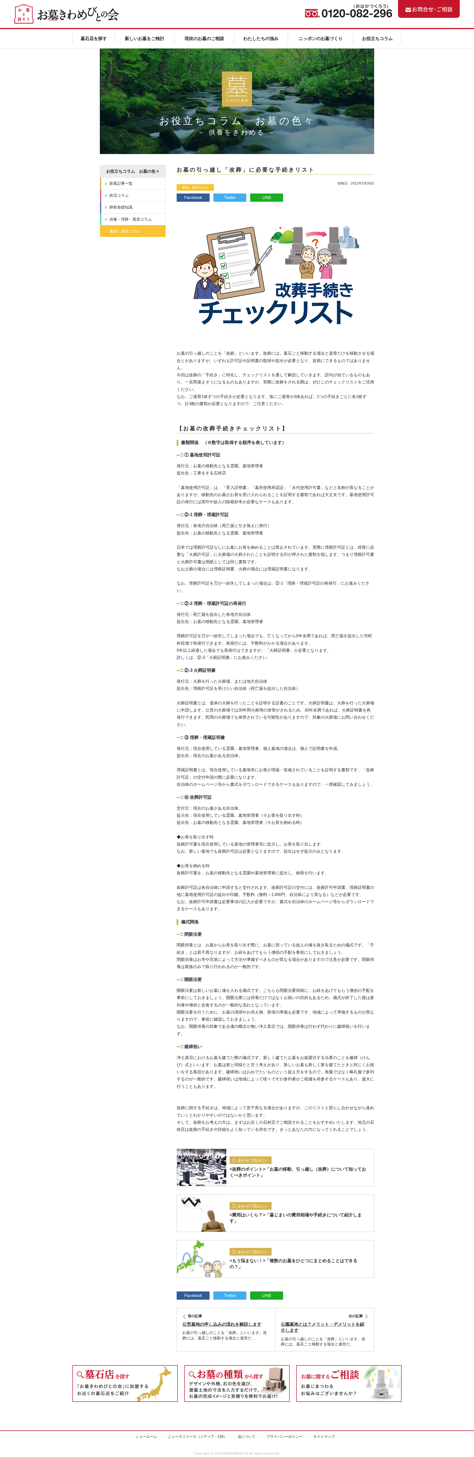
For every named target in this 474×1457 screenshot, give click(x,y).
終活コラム (119, 195)
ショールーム (146, 1437)
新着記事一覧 (120, 183)
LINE (266, 197)
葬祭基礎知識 (120, 207)
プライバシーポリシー (284, 1437)
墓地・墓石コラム (195, 187)
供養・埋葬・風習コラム (130, 219)
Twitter (230, 197)
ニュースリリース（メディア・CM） (197, 1437)
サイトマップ (324, 1437)
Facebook (193, 197)
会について (247, 1437)
